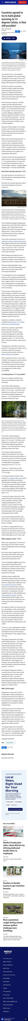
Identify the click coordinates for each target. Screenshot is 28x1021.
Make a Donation (7, 961)
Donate (23, 2)
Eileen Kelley (5, 856)
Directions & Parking (8, 1004)
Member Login (6, 1008)
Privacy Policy (6, 994)
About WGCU (6, 981)
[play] (2, 1019)
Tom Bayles (5, 934)
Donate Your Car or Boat (9, 975)
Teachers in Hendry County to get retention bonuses (13, 886)
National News (9, 742)
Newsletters (6, 1011)
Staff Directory (6, 985)
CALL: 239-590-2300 (8, 998)
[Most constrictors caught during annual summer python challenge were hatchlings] (13, 908)
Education (5, 840)
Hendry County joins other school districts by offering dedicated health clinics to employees (14, 848)
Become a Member (8, 965)
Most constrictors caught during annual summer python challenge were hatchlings (12, 925)
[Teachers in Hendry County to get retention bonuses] (13, 872)
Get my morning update (15, 809)
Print (24, 31)
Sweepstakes (6, 978)
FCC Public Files (7, 991)
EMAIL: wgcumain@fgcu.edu (10, 1001)
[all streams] (26, 1019)
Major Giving (6, 968)
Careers (5, 988)
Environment (5, 917)
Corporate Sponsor (7, 971)
